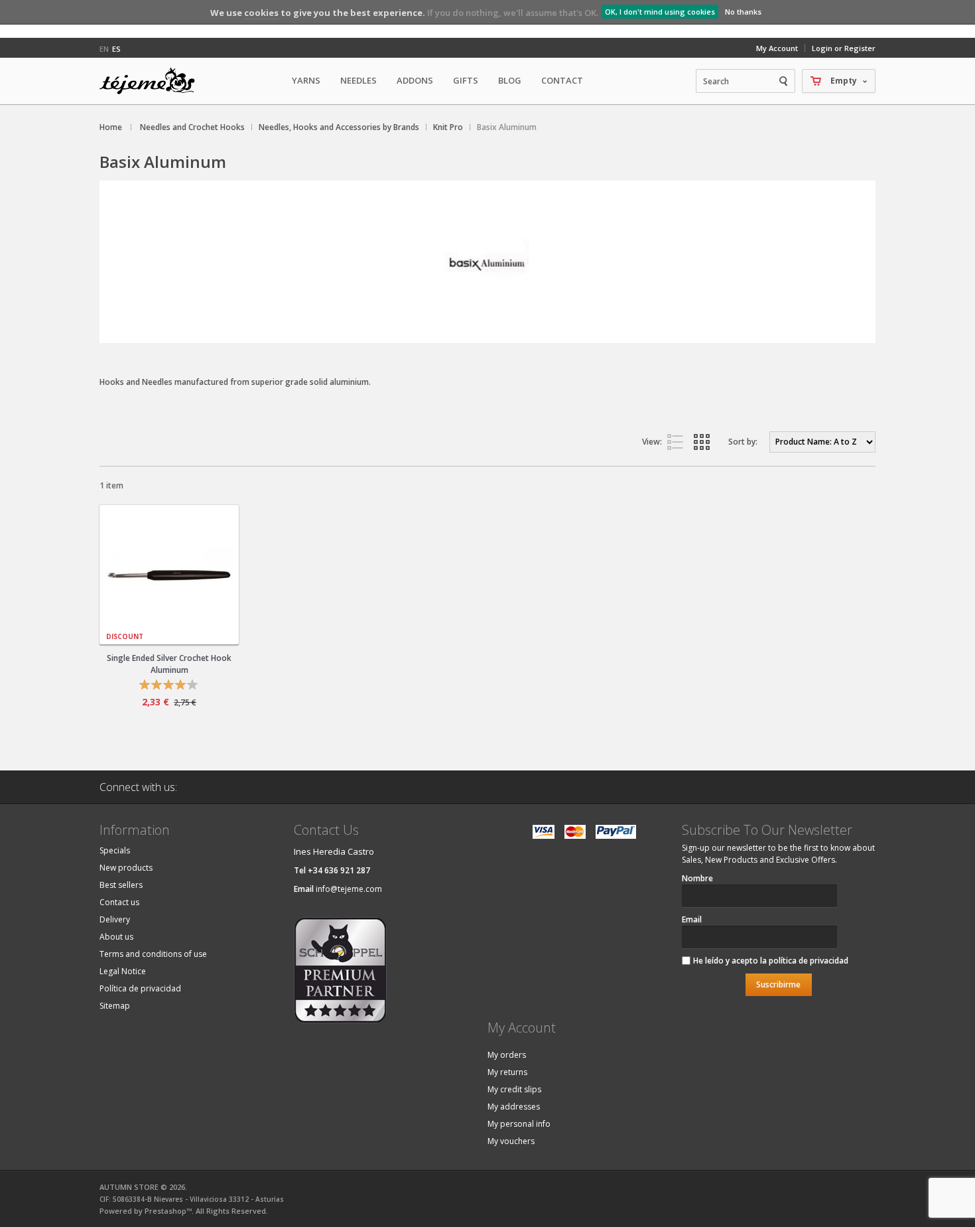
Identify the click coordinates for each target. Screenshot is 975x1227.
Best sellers (121, 885)
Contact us (119, 902)
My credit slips (514, 1089)
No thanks (743, 12)
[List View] (677, 442)
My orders (506, 1054)
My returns (507, 1072)
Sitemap (114, 1005)
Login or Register (844, 48)
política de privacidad (808, 960)
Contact (562, 80)
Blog (509, 80)
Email (692, 919)
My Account (777, 48)
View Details (169, 628)
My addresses (513, 1106)
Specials (114, 850)
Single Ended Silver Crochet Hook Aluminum (169, 664)
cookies (261, 13)
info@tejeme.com (349, 889)
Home (110, 127)
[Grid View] (704, 442)
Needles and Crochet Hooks (192, 127)
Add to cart (179, 562)
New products (126, 867)
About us (116, 936)
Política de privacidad (140, 988)
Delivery (114, 919)
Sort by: (742, 441)
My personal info (519, 1123)
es (116, 49)
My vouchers (511, 1141)
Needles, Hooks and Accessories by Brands (339, 127)
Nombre (697, 878)
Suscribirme (778, 984)
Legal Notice (122, 971)
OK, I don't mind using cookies (660, 12)
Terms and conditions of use (153, 954)
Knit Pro (448, 127)
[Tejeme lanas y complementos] (152, 81)
